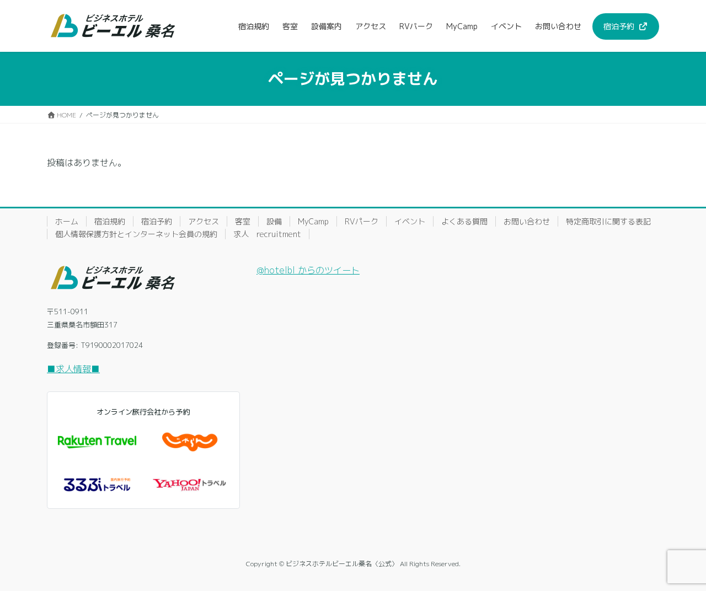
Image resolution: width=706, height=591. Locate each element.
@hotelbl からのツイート (308, 270)
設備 (274, 221)
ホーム (66, 221)
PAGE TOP (681, 563)
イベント (409, 221)
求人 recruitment (267, 234)
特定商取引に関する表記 (608, 221)
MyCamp (313, 221)
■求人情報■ (73, 369)
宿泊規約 (109, 221)
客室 (242, 221)
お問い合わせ (527, 221)
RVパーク (361, 221)
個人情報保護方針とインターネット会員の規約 (136, 234)
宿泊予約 (156, 221)
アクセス (203, 221)
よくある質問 (464, 221)
